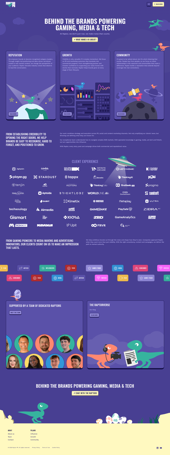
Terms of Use (46, 447)
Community (34, 440)
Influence (33, 434)
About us (11, 434)
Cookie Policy (56, 447)
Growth (33, 437)
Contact (10, 440)
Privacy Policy (36, 447)
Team (10, 437)
